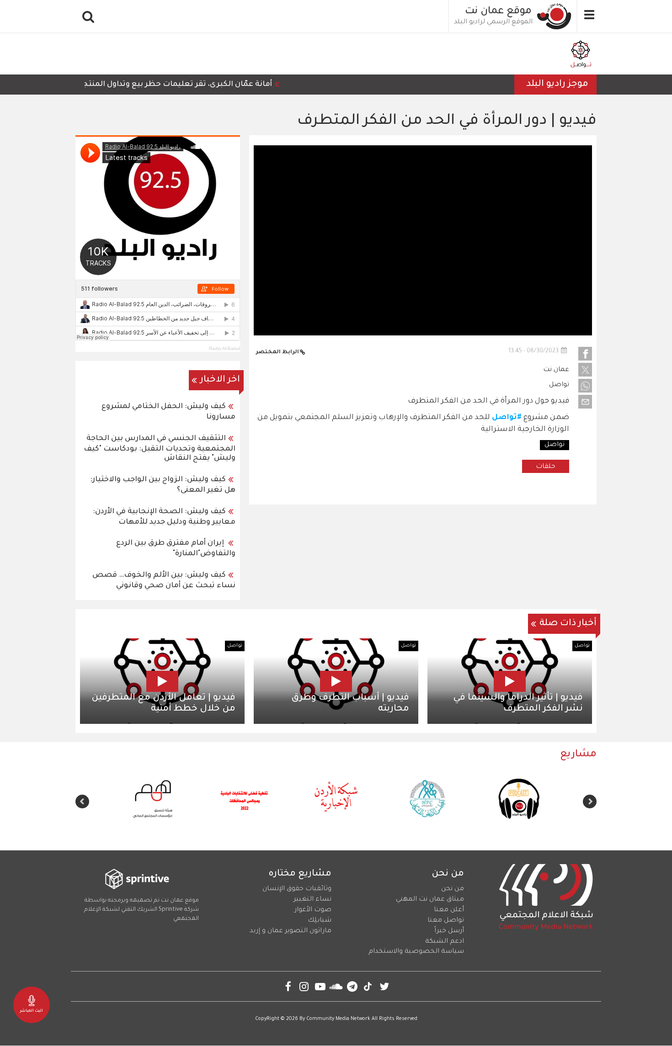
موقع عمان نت (498, 11)
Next (82, 801)
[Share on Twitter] (585, 370)
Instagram (304, 986)
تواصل (559, 385)
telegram (352, 986)
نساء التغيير (312, 899)
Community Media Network (338, 1019)
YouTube (320, 986)
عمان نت (556, 370)
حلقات (545, 467)
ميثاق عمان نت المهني (430, 899)
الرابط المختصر (277, 353)
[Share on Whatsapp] (585, 386)
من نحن (452, 889)
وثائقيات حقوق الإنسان (296, 889)
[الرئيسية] (554, 16)
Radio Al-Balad (224, 348)
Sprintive (171, 910)
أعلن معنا (449, 910)
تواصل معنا (445, 920)
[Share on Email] (585, 402)
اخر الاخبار (220, 380)
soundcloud (336, 986)
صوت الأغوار (312, 910)
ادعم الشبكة (444, 941)
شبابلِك (319, 920)
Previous (590, 801)
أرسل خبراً (449, 931)
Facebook (288, 986)
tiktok (368, 986)
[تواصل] (581, 54)
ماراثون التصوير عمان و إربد (290, 931)
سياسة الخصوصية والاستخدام (416, 952)
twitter (384, 986)
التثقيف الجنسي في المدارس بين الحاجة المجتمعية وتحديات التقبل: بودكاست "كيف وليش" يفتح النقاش (159, 448)
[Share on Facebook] (585, 354)
